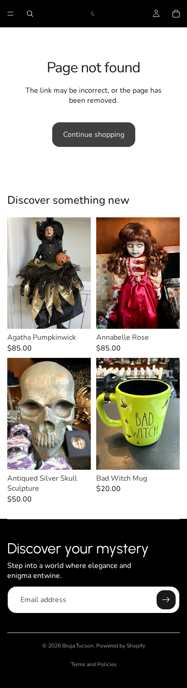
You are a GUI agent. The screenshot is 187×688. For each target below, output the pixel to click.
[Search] (30, 14)
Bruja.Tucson (78, 645)
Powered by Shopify (120, 645)
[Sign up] (166, 599)
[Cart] (176, 14)
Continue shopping (93, 135)
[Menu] (10, 13)
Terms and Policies (94, 664)
